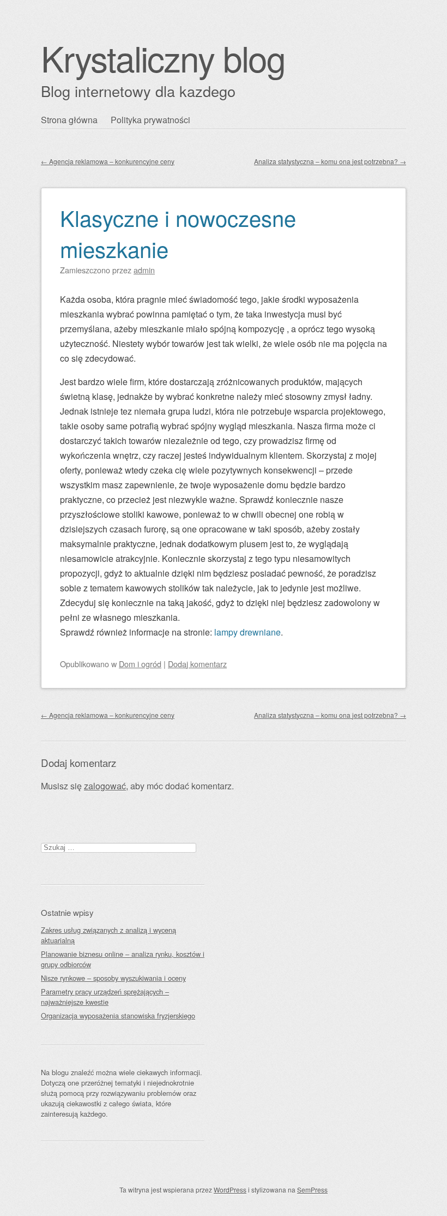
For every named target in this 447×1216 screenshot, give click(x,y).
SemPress (312, 1189)
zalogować (105, 786)
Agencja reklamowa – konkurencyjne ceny (107, 161)
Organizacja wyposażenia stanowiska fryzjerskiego (118, 1015)
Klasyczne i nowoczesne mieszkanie (178, 233)
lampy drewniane (247, 632)
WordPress (230, 1189)
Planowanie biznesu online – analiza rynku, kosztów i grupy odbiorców (122, 959)
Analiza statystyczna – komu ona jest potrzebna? (330, 161)
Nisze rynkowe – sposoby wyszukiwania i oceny (113, 978)
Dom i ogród (140, 663)
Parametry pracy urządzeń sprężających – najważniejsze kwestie (105, 996)
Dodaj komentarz (197, 663)
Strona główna (69, 119)
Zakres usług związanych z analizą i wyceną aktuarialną (108, 935)
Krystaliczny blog (163, 57)
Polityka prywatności (150, 119)
